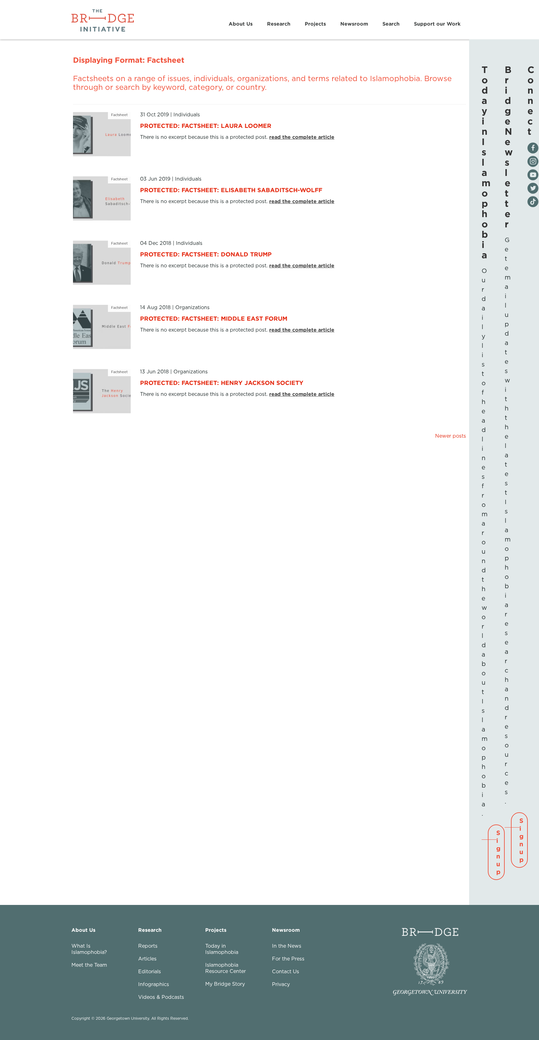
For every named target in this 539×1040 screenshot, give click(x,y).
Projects (315, 24)
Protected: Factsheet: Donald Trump (206, 254)
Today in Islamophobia (221, 949)
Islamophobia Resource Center (225, 968)
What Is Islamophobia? (89, 949)
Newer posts (450, 436)
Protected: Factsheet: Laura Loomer (205, 125)
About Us (241, 24)
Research (278, 24)
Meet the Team (89, 965)
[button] (496, 852)
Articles (147, 958)
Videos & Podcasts (161, 997)
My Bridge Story (225, 984)
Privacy (281, 984)
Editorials (149, 971)
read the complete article (301, 137)
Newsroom (354, 24)
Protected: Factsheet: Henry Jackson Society (221, 382)
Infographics (153, 984)
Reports (148, 946)
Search (391, 24)
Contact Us (285, 971)
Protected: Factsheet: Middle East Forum (213, 318)
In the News (286, 946)
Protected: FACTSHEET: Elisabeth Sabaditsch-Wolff (231, 190)
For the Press (288, 958)
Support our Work (437, 24)
